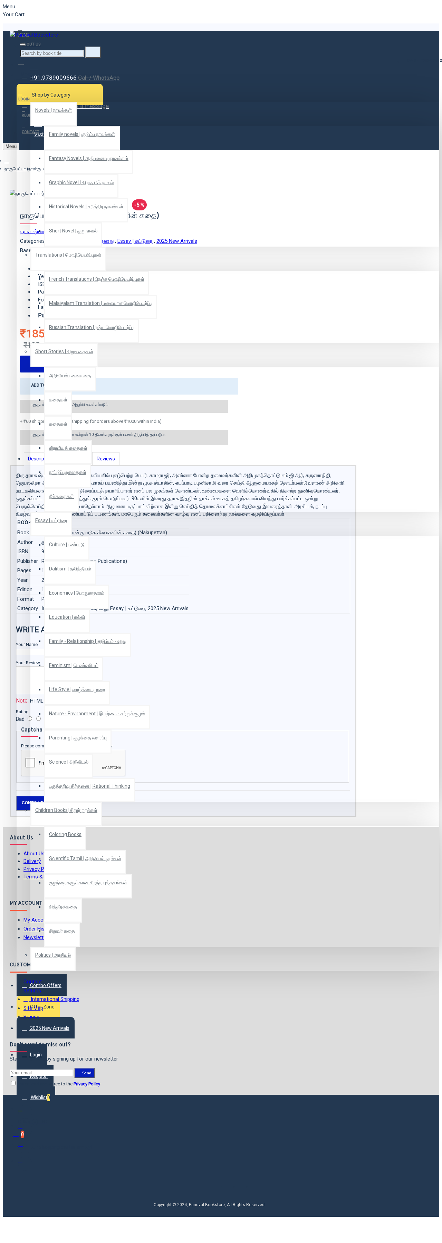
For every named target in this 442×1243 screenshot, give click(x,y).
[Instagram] (25, 1146)
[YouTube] (25, 1164)
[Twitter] (25, 1129)
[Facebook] (25, 1112)
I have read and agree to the (58, 1083)
